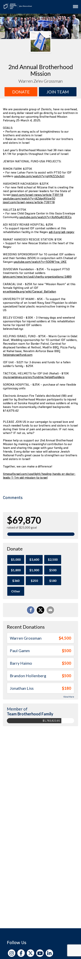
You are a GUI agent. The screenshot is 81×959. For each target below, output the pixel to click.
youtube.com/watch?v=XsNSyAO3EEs (45, 217)
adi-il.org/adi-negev (61, 232)
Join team (58, 91)
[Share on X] (40, 610)
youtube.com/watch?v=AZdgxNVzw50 (29, 198)
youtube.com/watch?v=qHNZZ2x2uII (39, 176)
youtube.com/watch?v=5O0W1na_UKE (40, 262)
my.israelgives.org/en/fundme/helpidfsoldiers (33, 377)
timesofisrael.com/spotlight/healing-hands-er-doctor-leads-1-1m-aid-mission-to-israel (39, 475)
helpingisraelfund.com (17, 355)
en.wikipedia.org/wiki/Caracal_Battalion (29, 291)
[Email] (50, 610)
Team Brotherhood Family (30, 713)
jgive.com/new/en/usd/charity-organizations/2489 (37, 276)
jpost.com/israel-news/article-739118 (37, 195)
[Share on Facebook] (31, 610)
